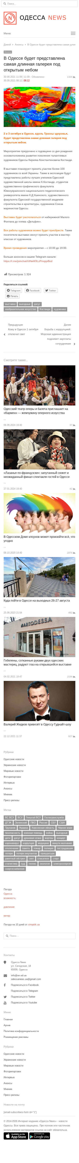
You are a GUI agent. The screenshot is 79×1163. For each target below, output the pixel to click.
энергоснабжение (14, 868)
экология (45, 863)
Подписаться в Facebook (25, 985)
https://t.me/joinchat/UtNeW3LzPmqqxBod (28, 261)
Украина (23, 827)
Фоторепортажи (12, 776)
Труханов (10, 827)
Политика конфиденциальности (21, 1031)
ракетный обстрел (15, 858)
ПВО (33, 822)
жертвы (49, 838)
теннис (32, 863)
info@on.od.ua (18, 975)
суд (23, 863)
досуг (37, 304)
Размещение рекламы (16, 1037)
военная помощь (33, 833)
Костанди (45, 309)
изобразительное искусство (20, 309)
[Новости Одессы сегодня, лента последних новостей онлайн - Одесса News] (39, 18)
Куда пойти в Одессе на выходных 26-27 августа (37, 600)
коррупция (28, 843)
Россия (43, 822)
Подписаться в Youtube (24, 1002)
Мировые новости (13, 771)
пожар (37, 848)
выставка (10, 304)
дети (7, 838)
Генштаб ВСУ (33, 817)
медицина (43, 843)
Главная (8, 1019)
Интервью (9, 782)
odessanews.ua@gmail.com (26, 979)
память (26, 848)
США (62, 822)
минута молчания (62, 843)
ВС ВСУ (9, 817)
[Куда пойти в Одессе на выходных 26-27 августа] (39, 559)
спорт (56, 858)
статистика (11, 863)
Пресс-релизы (11, 800)
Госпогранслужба (54, 817)
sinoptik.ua (34, 924)
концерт (61, 838)
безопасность (12, 833)
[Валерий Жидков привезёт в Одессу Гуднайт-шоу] (39, 683)
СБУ (53, 822)
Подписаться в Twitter (23, 996)
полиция (48, 848)
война (49, 833)
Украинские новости (15, 765)
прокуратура (47, 853)
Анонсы (7, 52)
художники (60, 309)
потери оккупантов (26, 853)
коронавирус (12, 843)
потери (9, 853)
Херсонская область (43, 827)
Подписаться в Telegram (24, 990)
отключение (11, 848)
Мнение (8, 794)
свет (31, 858)
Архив (7, 1025)
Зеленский (21, 822)
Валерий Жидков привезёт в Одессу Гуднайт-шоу (37, 724)
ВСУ (20, 817)
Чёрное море (65, 827)
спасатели (43, 858)
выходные (24, 304)
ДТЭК (8, 822)
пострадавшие (65, 848)
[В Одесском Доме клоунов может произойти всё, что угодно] (39, 495)
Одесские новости (14, 759)
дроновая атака (32, 838)
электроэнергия (62, 863)
